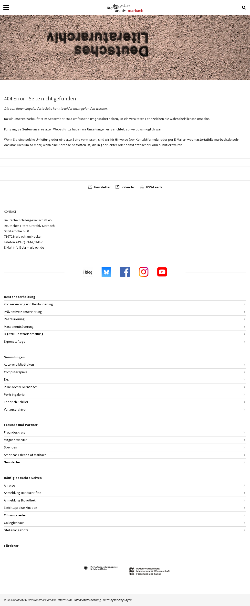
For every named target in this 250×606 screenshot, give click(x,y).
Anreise (9, 485)
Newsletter (102, 187)
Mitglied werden (16, 440)
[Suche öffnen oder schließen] (244, 7)
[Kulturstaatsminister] (100, 572)
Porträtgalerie (14, 394)
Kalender (128, 187)
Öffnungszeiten (15, 515)
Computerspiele (16, 372)
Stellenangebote (16, 530)
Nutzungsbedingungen (117, 600)
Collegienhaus (14, 523)
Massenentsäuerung (19, 326)
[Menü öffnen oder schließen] (6, 7)
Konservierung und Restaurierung (28, 304)
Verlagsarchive (15, 409)
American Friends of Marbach (25, 455)
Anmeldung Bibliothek (20, 500)
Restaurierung (14, 319)
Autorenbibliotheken (19, 364)
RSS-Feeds (154, 187)
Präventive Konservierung (23, 311)
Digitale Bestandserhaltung (23, 334)
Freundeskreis (14, 432)
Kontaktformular (148, 139)
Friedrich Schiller (16, 402)
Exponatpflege (14, 341)
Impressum (65, 600)
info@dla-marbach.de (28, 247)
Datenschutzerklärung (87, 600)
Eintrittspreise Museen (20, 507)
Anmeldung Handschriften (22, 492)
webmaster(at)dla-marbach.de (209, 139)
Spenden (10, 447)
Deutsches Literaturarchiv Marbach (125, 8)
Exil (6, 379)
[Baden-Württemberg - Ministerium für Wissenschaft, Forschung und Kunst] (149, 571)
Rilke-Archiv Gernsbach (21, 387)
